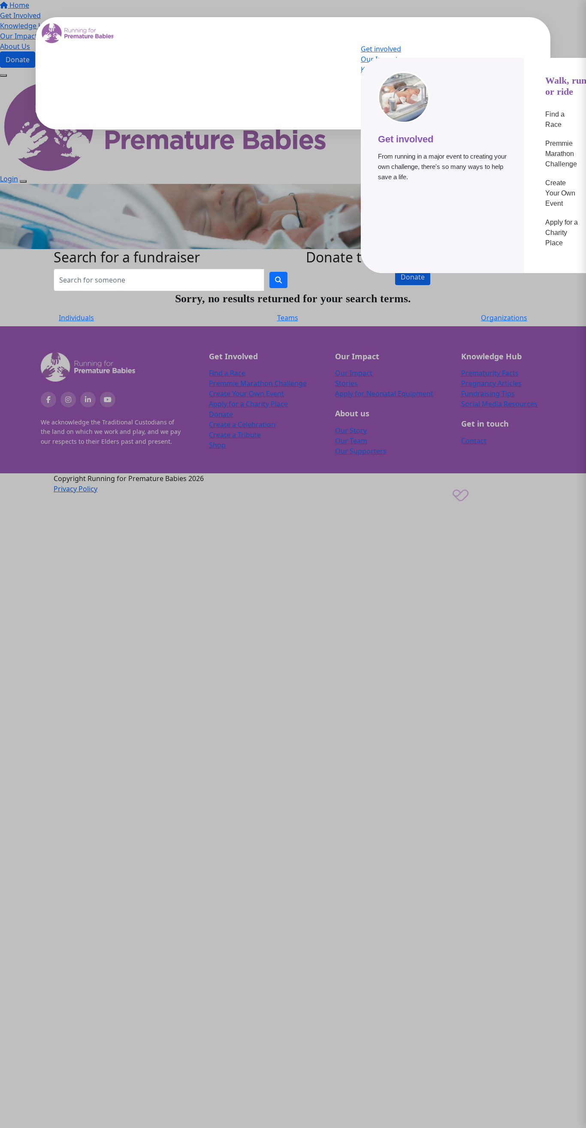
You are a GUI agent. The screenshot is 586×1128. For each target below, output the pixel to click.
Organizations (504, 317)
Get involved (381, 49)
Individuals (76, 317)
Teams (287, 317)
